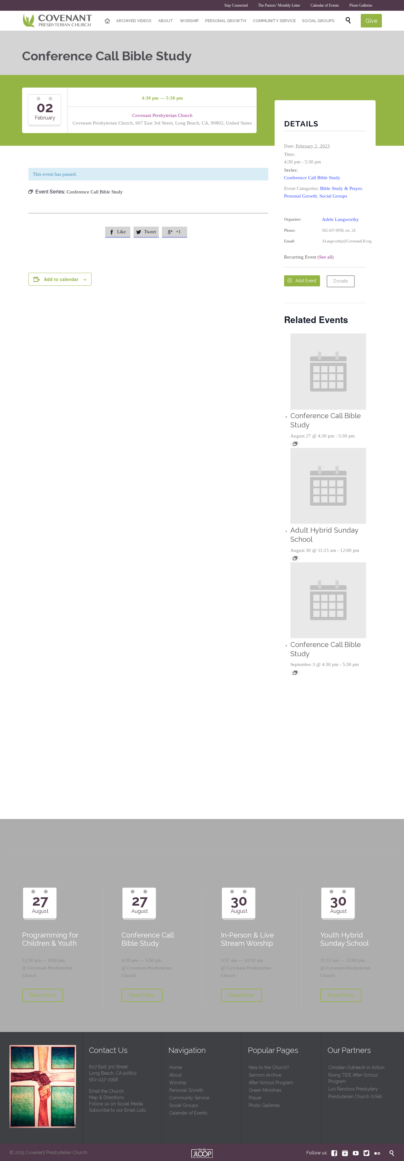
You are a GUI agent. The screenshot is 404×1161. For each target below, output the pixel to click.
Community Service (189, 1097)
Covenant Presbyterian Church (162, 115)
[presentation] (328, 371)
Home (175, 1067)
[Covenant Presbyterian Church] (57, 21)
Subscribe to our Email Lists (117, 1110)
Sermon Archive (265, 1075)
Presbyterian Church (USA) (355, 1096)
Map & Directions (106, 1097)
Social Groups (333, 196)
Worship (178, 1082)
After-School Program (271, 1082)
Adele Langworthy (340, 219)
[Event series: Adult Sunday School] (295, 558)
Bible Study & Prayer (341, 188)
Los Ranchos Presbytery (353, 1088)
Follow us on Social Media (116, 1103)
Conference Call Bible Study (312, 177)
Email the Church (106, 1091)
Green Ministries (265, 1090)
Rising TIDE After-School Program (353, 1078)
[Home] (107, 21)
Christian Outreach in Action (356, 1067)
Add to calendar (61, 279)
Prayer (255, 1097)
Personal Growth (300, 196)
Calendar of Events (188, 1112)
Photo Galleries (264, 1105)
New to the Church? (269, 1067)
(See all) (326, 257)
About (175, 1075)
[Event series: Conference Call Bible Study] (295, 444)
